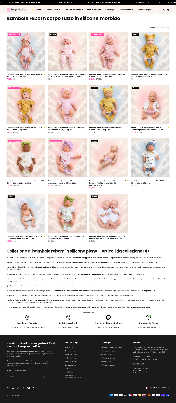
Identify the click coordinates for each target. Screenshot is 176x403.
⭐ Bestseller (36, 9)
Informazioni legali (107, 361)
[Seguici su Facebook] (8, 387)
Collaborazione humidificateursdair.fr (73, 377)
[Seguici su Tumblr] (33, 387)
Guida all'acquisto (71, 361)
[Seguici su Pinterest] (23, 387)
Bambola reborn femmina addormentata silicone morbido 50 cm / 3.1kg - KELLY (64, 182)
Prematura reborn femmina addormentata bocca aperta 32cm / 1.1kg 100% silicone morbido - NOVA (106, 183)
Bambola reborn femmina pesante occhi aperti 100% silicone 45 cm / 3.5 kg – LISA (66, 129)
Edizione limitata (126, 9)
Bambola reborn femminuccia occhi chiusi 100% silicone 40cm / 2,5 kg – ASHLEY (107, 75)
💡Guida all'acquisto (145, 9)
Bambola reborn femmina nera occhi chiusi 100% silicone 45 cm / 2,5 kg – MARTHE (26, 182)
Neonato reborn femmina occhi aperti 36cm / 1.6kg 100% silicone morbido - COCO (147, 129)
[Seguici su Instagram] (18, 387)
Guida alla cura (70, 358)
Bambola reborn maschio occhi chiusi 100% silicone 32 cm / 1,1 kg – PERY (23, 75)
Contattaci (69, 372)
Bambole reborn (52, 9)
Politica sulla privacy (108, 351)
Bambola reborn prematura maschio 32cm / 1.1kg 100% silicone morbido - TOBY (23, 237)
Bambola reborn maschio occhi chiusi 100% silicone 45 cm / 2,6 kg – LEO (147, 182)
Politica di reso (106, 355)
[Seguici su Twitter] (13, 387)
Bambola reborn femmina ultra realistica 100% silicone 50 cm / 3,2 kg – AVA (66, 237)
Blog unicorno (70, 351)
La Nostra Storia (138, 364)
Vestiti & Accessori (94, 9)
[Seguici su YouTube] (28, 387)
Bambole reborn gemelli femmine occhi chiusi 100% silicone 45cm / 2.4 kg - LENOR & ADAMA (107, 237)
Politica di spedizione (108, 358)
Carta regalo (110, 9)
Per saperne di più (88, 313)
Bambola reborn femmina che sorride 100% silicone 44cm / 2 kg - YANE (23, 129)
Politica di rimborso (107, 365)
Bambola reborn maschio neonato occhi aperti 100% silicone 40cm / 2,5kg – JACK (149, 75)
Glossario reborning (72, 355)
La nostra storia (70, 365)
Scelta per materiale (72, 9)
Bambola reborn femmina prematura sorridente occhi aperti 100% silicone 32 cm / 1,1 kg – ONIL (67, 75)
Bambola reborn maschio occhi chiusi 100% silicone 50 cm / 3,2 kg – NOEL (106, 129)
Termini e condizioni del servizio (112, 347)
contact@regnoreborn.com (148, 359)
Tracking (68, 368)
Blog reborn (69, 347)
